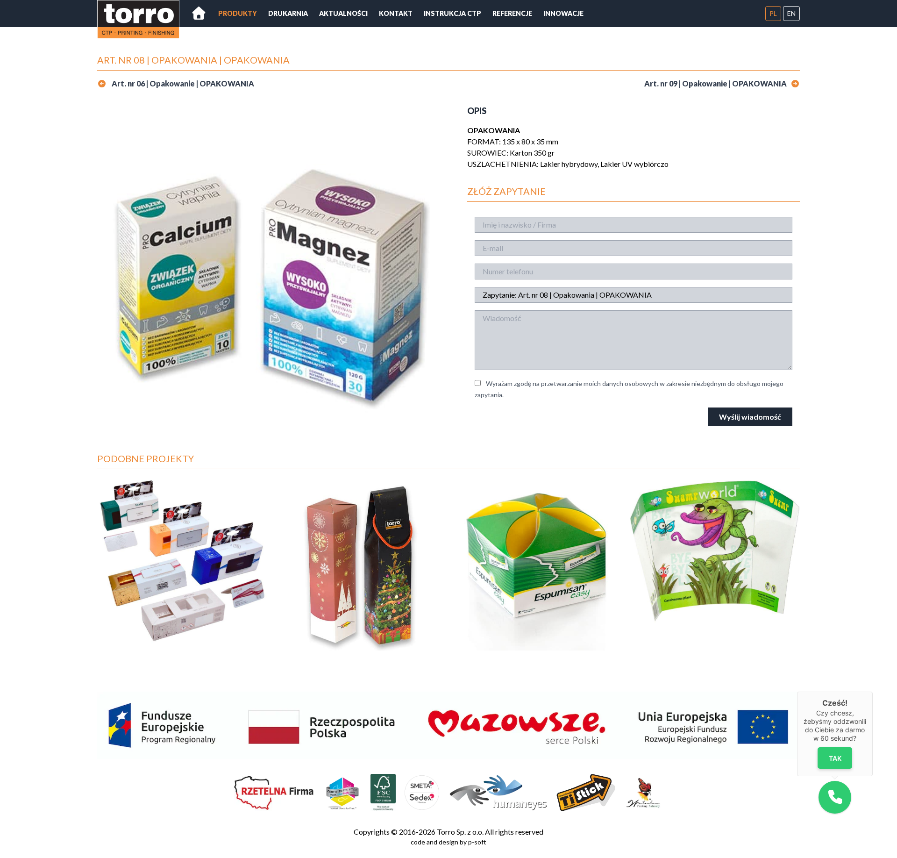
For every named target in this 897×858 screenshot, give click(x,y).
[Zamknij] (873, 691)
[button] (835, 797)
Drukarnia (288, 13)
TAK (835, 758)
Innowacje (563, 13)
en (791, 13)
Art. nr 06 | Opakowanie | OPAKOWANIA (182, 83)
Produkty (237, 13)
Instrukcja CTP (452, 13)
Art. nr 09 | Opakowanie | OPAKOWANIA (715, 83)
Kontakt (396, 13)
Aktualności (343, 13)
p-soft (477, 842)
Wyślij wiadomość (750, 416)
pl (773, 13)
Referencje (512, 13)
